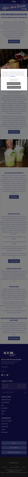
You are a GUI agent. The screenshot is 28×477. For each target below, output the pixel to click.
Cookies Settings (13, 79)
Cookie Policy (12, 76)
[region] (14, 80)
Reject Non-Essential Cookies (14, 83)
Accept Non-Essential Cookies (14, 87)
